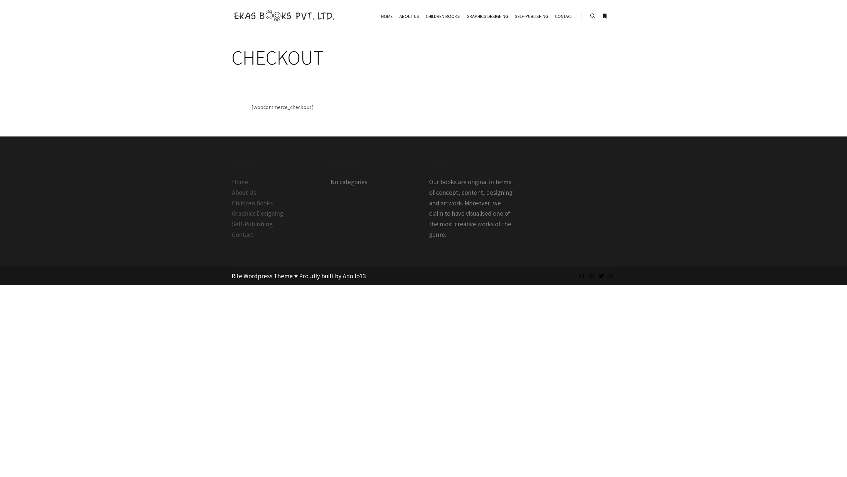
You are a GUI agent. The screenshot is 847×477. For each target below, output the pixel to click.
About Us (244, 192)
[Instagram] (581, 276)
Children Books (252, 203)
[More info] (604, 16)
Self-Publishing (252, 224)
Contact (242, 234)
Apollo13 (354, 276)
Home (240, 182)
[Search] (593, 16)
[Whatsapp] (611, 276)
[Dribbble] (591, 276)
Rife (237, 276)
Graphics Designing (257, 213)
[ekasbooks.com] (284, 16)
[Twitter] (601, 276)
